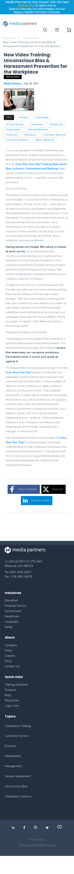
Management (13, 766)
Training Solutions (16, 685)
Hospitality (12, 622)
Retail (9, 627)
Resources (12, 700)
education (30, 134)
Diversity (10, 746)
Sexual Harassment (17, 776)
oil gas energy (15, 124)
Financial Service (15, 606)
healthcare (56, 124)
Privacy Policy (37, 839)
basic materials (45, 140)
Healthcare (12, 616)
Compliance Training (18, 726)
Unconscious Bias (16, 786)
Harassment (13, 756)
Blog (8, 695)
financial (11, 134)
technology (42, 117)
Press (8, 650)
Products (11, 690)
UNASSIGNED (31, 38)
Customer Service (16, 736)
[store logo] (20, 24)
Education (11, 600)
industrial (37, 124)
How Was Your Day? (19, 372)
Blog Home (9, 38)
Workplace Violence (18, 796)
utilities (23, 117)
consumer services (55, 134)
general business (38, 129)
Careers (10, 656)
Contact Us (12, 666)
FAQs (8, 661)
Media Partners (13, 83)
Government (13, 611)
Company (11, 645)
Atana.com (26, 5)
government (13, 129)
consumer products (17, 140)
